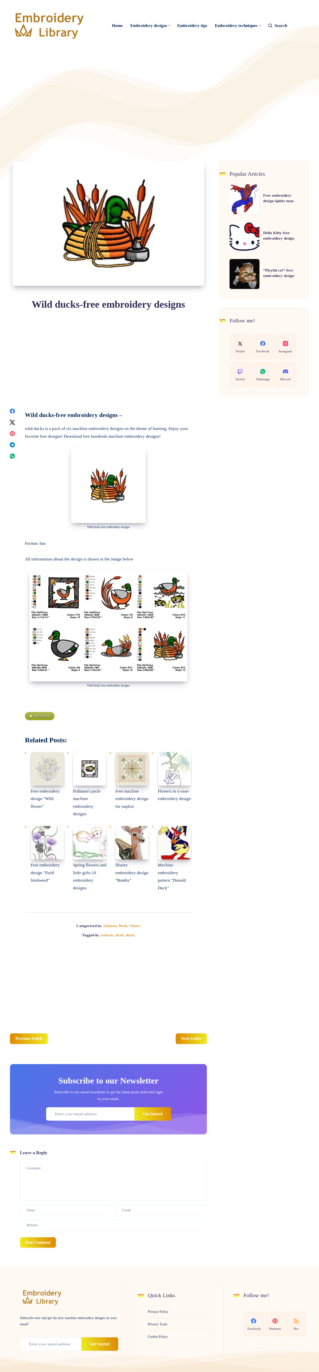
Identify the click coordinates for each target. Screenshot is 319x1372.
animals (107, 935)
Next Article (191, 1038)
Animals (110, 926)
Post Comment (37, 1242)
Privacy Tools (157, 1324)
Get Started (152, 1114)
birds (119, 935)
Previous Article (28, 1038)
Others (135, 926)
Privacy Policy (158, 1312)
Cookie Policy (158, 1337)
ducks (130, 935)
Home (117, 25)
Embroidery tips (192, 25)
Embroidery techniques (236, 25)
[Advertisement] (159, 94)
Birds (123, 926)
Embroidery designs (148, 25)
